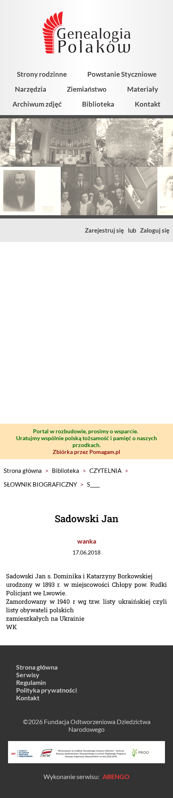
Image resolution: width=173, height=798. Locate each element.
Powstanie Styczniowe (122, 74)
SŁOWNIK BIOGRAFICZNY (40, 484)
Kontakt (148, 104)
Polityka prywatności (46, 690)
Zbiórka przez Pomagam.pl (86, 451)
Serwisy (27, 674)
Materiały (142, 89)
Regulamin (31, 682)
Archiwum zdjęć (37, 104)
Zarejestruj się (104, 230)
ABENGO (116, 776)
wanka (86, 541)
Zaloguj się (154, 230)
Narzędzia (30, 89)
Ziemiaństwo (87, 89)
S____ (93, 484)
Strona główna (23, 470)
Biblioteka (98, 104)
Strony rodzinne (42, 74)
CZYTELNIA (105, 470)
